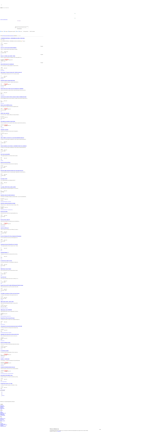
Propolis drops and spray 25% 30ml (6, 383)
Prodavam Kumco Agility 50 (5, 219)
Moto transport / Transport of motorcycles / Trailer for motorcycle (11, 72)
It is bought (6, 31)
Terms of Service (2, 408)
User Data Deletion (2, 415)
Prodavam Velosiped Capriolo (5, 342)
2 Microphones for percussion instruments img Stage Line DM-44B (11, 326)
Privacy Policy (2, 407)
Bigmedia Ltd (2, 405)
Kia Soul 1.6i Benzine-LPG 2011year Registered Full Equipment (11, 236)
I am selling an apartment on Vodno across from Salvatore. (10, 293)
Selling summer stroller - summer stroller (7, 301)
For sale (2, 31)
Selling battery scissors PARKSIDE (6, 309)
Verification (1, 412)
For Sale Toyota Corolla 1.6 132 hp (6, 260)
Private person (5, 35)
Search (1, 7)
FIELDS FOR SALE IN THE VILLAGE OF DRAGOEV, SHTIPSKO (12, 88)
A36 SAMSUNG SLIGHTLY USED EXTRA (8, 121)
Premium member (2, 414)
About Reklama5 (2, 406)
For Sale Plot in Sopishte (5, 350)
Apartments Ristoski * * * (5, 252)
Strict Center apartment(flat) (5, 154)
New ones (20, 31)
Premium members (2, 420)
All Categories (2, 419)
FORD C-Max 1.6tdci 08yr (5, 113)
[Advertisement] (21, 33)
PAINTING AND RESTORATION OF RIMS (8, 203)
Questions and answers (3, 426)
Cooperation (1, 425)
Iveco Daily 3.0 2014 (4, 178)
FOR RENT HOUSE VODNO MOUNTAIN (8, 80)
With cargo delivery (25, 31)
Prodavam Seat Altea (4, 211)
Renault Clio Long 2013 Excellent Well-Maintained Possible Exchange (12, 285)
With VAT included (32, 31)
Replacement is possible (12, 31)
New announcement (2, 418)
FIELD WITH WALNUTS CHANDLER (7, 64)
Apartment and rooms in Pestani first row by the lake (9, 244)
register (1, 411)
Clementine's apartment (4, 129)
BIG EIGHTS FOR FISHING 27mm (6, 375)
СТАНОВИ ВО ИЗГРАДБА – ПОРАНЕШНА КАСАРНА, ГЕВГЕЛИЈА (13, 38)
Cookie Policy (59, 431)
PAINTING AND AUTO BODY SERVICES (8, 195)
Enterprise (8, 35)
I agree (100, 429)
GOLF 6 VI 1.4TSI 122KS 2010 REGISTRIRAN (8, 47)
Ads (2, 35)
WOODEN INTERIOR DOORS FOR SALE (8, 367)
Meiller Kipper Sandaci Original (6, 268)
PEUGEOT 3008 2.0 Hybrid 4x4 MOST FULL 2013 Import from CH (12, 170)
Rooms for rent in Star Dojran (5, 162)
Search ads (1, 423)
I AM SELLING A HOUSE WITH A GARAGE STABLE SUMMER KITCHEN (13, 96)
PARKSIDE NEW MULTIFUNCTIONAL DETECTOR (10, 334)
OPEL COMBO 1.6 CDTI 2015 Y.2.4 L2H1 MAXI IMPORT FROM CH (12, 137)
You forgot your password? (3, 424)
